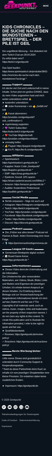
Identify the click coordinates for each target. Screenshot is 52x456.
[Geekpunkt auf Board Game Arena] (21, 407)
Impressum (7, 426)
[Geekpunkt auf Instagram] (15, 407)
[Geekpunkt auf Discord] (27, 407)
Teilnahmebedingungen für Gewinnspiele (20, 414)
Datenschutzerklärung (29, 420)
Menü (46, 6)
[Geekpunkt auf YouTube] (10, 407)
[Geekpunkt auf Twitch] (4, 407)
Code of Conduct (9, 420)
